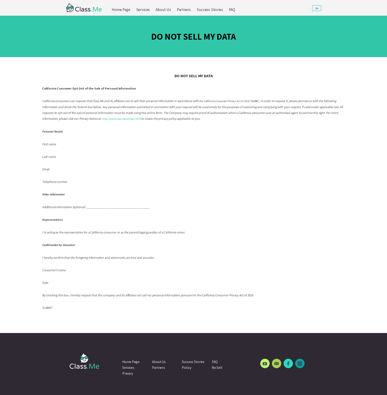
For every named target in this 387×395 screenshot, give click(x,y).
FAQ (232, 9)
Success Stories (210, 9)
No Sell (217, 367)
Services (143, 9)
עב (316, 8)
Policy (186, 367)
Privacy (127, 373)
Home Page (121, 9)
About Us (163, 9)
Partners (184, 9)
